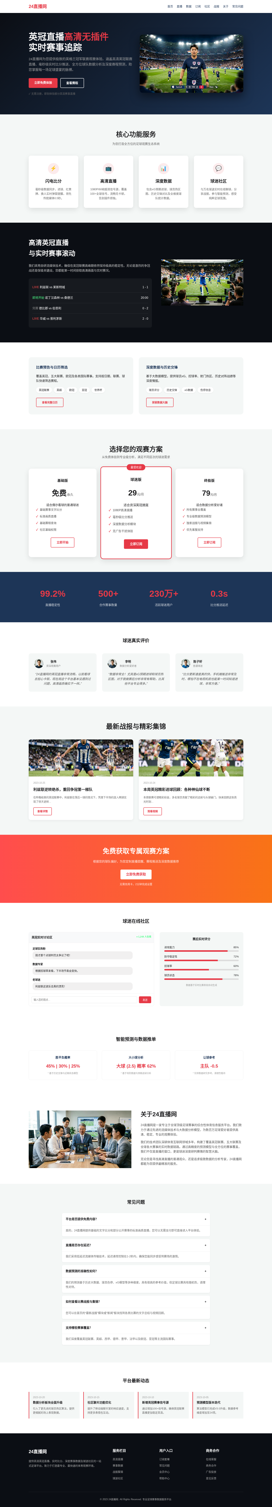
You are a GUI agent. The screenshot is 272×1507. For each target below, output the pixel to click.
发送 (145, 1000)
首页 (170, 6)
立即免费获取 (136, 874)
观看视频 (152, 811)
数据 (189, 6)
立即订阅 (136, 544)
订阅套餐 (164, 1459)
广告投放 (211, 1471)
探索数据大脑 (160, 402)
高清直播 (118, 1459)
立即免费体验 (43, 82)
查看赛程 (72, 83)
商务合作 (211, 1465)
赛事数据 (118, 1465)
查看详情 (42, 811)
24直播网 (38, 6)
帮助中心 (164, 1478)
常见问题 (237, 6)
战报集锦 (118, 1471)
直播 (179, 6)
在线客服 (211, 1459)
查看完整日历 (50, 402)
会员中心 (164, 1471)
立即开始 (62, 542)
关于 (226, 6)
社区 (207, 6)
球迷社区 (118, 1478)
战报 (216, 6)
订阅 (198, 6)
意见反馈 (211, 1478)
